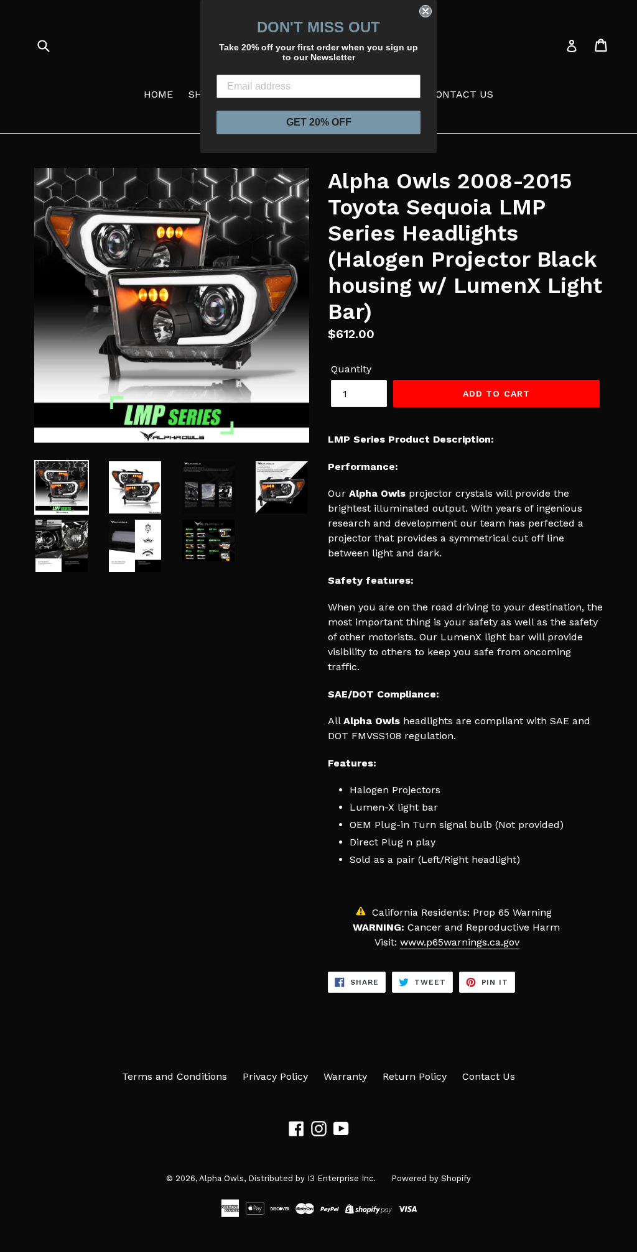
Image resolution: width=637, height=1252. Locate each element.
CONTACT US (461, 94)
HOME (158, 94)
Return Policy (415, 1076)
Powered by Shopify (431, 1178)
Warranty (345, 1076)
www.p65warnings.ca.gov (459, 942)
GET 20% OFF (318, 122)
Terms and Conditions (174, 1076)
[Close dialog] (425, 11)
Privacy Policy (275, 1076)
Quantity (351, 369)
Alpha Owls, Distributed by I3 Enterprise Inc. (287, 1178)
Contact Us (488, 1076)
